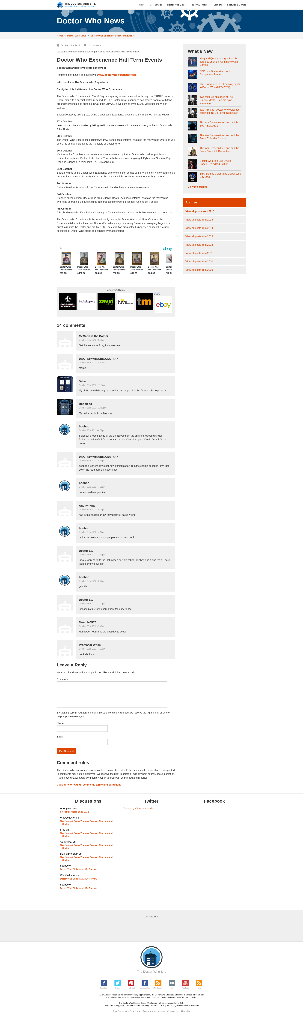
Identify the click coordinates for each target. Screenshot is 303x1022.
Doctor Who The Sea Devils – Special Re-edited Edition (216, 162)
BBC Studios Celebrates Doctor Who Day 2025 (220, 175)
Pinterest (131, 988)
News (142, 4)
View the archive (197, 186)
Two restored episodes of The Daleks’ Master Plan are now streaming (216, 100)
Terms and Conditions (154, 1011)
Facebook (104, 988)
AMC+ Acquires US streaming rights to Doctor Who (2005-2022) (220, 86)
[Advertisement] (151, 928)
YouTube (185, 988)
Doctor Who (176, 4)
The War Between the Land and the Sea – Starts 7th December (219, 150)
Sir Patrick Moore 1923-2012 (74, 811)
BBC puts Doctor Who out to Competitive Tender (215, 73)
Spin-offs (218, 4)
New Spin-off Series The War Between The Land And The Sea (86, 822)
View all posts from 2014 (199, 228)
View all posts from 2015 (199, 219)
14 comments (94, 45)
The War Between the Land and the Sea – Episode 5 (219, 124)
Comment (63, 679)
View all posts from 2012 (199, 244)
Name (60, 723)
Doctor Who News (76, 35)
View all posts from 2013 (199, 236)
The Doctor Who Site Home (126, 1011)
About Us (185, 1011)
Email (60, 736)
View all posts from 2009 (199, 270)
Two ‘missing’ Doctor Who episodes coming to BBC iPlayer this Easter (220, 111)
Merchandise (155, 4)
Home (60, 35)
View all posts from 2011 (199, 253)
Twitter (117, 988)
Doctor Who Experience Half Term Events (112, 35)
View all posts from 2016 (199, 211)
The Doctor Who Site (151, 971)
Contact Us (172, 1011)
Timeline (200, 4)
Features (236, 4)
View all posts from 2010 (199, 261)
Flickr (172, 988)
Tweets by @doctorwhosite (138, 808)
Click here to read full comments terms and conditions (89, 784)
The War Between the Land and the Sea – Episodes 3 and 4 (219, 137)
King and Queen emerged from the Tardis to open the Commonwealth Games (219, 61)
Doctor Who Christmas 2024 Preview (78, 869)
